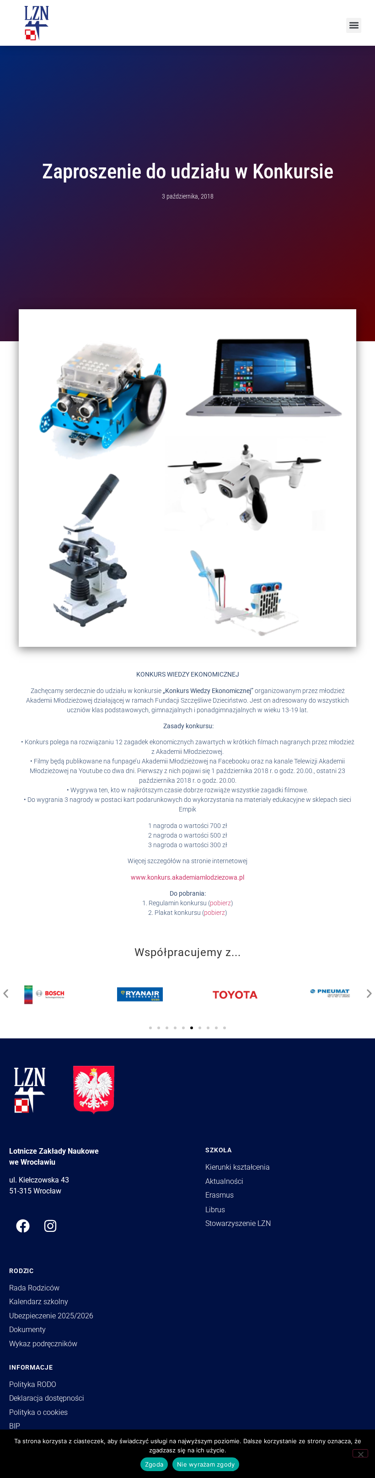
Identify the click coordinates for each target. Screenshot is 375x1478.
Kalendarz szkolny (38, 1301)
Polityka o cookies (38, 1412)
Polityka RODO (32, 1384)
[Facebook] (23, 1226)
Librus (215, 1209)
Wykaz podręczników (43, 1343)
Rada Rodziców (34, 1288)
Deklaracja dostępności (46, 1398)
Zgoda (154, 1464)
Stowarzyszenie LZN (238, 1223)
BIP (14, 1426)
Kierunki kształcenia (237, 1167)
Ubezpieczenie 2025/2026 (51, 1315)
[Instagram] (50, 1226)
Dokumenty (27, 1329)
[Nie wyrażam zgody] (360, 1453)
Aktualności (224, 1181)
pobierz (220, 903)
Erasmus (219, 1195)
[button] (353, 25)
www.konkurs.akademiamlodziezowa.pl (187, 877)
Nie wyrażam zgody (206, 1464)
